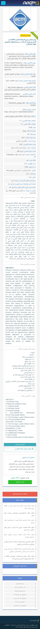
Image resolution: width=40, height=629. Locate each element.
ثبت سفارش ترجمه (20, 587)
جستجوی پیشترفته (20, 591)
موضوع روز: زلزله (20, 602)
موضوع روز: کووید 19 (20, 594)
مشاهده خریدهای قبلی (20, 494)
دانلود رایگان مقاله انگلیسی (23, 449)
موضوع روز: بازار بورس (19, 598)
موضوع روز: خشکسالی (20, 605)
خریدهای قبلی (20, 584)
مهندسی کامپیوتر (25, 35)
